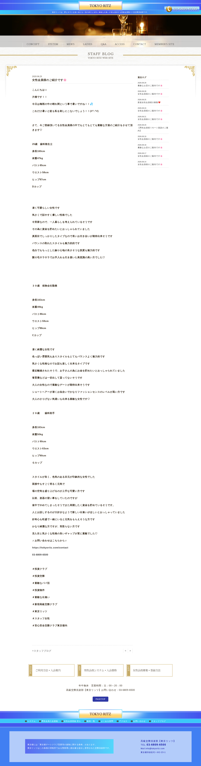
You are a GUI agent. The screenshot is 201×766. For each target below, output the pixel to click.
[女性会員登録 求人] (149, 674)
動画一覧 (91, 721)
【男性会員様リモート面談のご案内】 (153, 128)
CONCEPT (33, 44)
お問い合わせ (139, 721)
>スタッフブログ (41, 650)
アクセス (123, 721)
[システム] (51, 674)
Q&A (103, 44)
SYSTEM (53, 44)
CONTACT (139, 44)
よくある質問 (107, 721)
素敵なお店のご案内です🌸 (150, 84)
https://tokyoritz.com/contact (50, 547)
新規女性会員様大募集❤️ (149, 101)
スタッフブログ (159, 721)
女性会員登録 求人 (72, 721)
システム (31, 721)
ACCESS (120, 44)
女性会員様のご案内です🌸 (150, 92)
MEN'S (71, 44)
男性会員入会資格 (50, 721)
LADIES (87, 44)
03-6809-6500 (40, 554)
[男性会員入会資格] (100, 674)
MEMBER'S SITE (164, 44)
